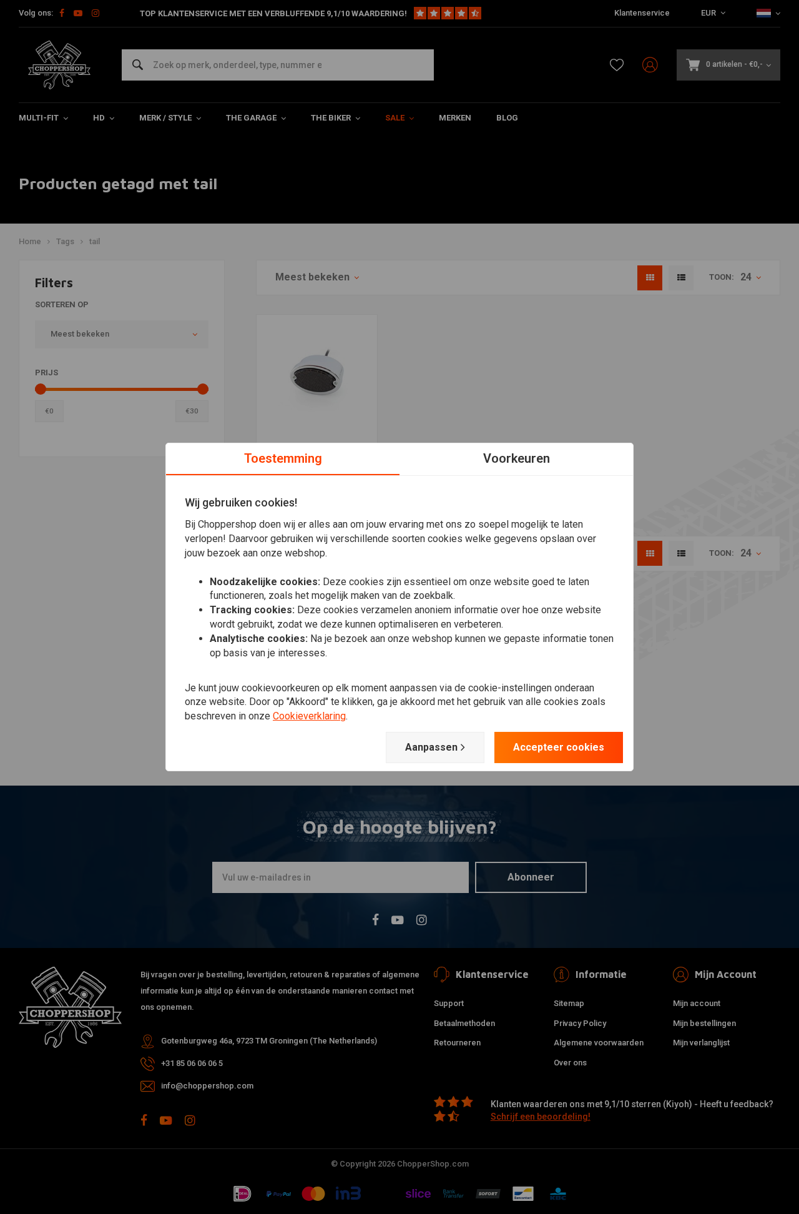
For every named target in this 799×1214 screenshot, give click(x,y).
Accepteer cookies (558, 747)
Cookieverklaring (309, 716)
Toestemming (283, 458)
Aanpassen (431, 747)
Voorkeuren (516, 458)
